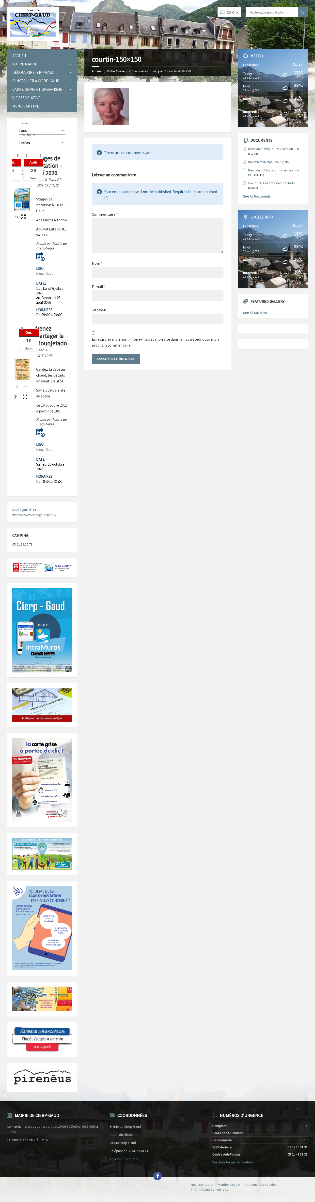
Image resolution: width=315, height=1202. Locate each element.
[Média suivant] (15, 397)
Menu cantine (25, 106)
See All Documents (257, 196)
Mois (25, 122)
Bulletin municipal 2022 (264, 162)
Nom (97, 263)
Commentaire (105, 214)
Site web (99, 309)
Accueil (97, 71)
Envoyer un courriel (124, 1159)
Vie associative (26, 97)
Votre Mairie (116, 71)
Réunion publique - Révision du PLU (273, 149)
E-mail (99, 286)
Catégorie (28, 134)
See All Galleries (255, 312)
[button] (40, 256)
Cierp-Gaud (44, 273)
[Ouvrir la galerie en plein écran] (23, 217)
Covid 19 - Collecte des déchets (271, 183)
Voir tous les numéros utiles (232, 1162)
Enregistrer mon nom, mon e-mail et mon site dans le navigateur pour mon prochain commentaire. (155, 342)
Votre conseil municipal (146, 71)
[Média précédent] (17, 387)
